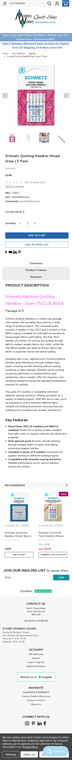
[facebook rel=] (45, 723)
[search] (49, 4)
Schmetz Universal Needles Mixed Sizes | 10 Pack (18, 534)
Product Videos (36, 270)
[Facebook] (6, 252)
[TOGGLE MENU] (5, 4)
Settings (10, 754)
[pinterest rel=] (33, 723)
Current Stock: (14, 211)
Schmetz (10, 525)
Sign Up (40, 662)
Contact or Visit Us (36, 700)
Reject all (29, 754)
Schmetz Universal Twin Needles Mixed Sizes (51, 534)
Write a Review (14, 186)
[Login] (57, 4)
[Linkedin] (15, 252)
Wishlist (36, 658)
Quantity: (10, 223)
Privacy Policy (30, 747)
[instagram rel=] (27, 723)
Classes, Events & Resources (36, 696)
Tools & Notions (18, 53)
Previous (5, 95)
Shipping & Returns (36, 666)
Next (66, 95)
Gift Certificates (36, 654)
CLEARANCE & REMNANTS (36, 692)
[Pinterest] (19, 252)
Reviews (36, 277)
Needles (32, 53)
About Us (36, 704)
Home (5, 53)
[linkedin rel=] (39, 723)
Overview (36, 263)
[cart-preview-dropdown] (64, 3)
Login (30, 662)
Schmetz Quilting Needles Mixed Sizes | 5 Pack (27, 56)
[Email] (10, 252)
